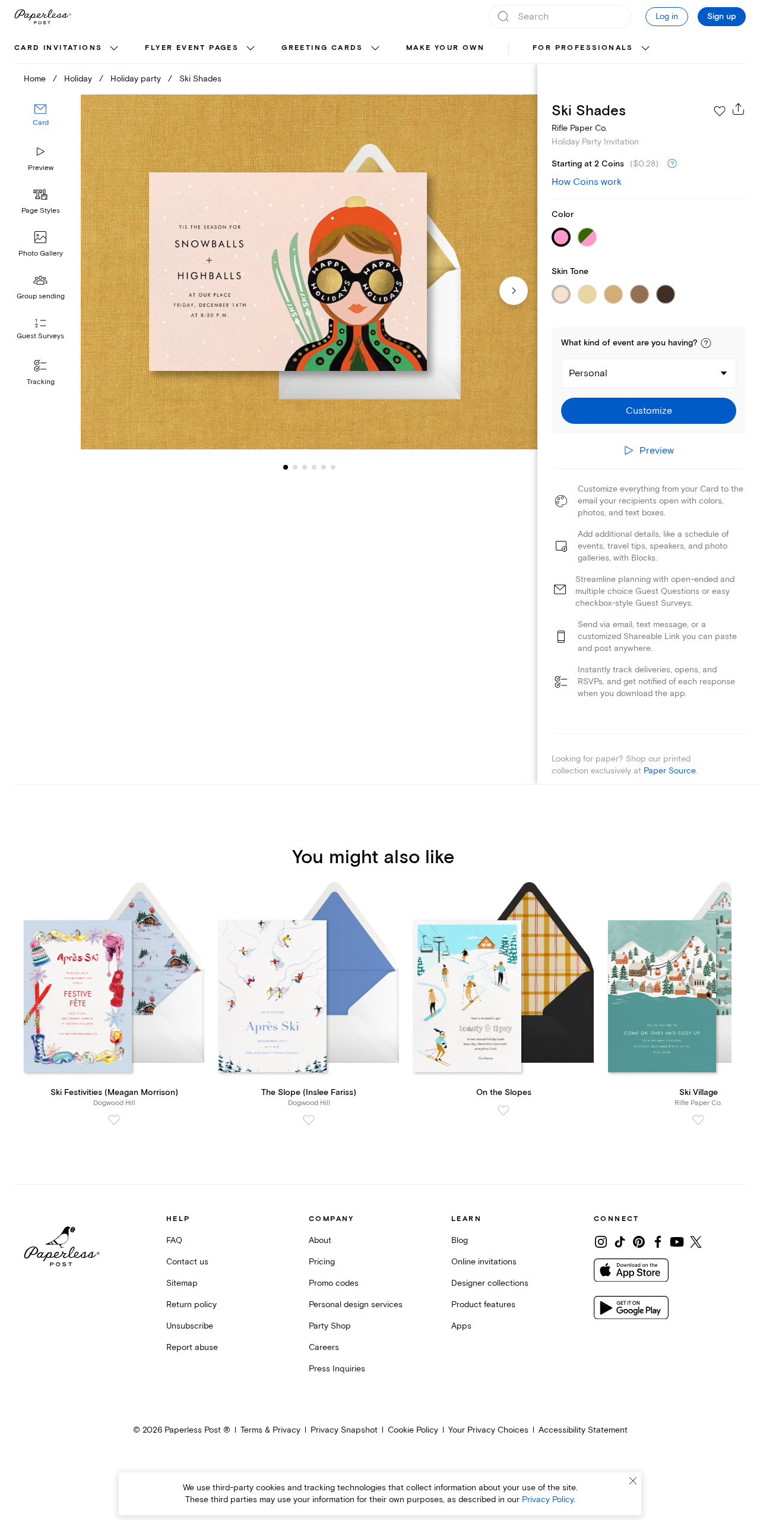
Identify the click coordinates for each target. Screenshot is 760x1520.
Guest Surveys (40, 336)
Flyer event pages (192, 47)
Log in (667, 16)
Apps (461, 1326)
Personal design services (356, 1304)
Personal (588, 373)
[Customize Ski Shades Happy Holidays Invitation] (308, 272)
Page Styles (40, 210)
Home (35, 79)
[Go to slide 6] (323, 467)
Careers (324, 1347)
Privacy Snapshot (344, 1430)
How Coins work (587, 182)
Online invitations (484, 1262)
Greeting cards (322, 47)
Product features (483, 1304)
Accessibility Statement (583, 1430)
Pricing (322, 1262)
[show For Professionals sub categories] (645, 48)
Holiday (78, 79)
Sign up (721, 16)
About (320, 1240)
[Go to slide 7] (333, 467)
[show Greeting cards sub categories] (375, 48)
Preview (40, 167)
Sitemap (182, 1283)
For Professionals (583, 47)
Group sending (41, 296)
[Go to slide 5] (314, 467)
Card (41, 123)
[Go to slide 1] (285, 467)
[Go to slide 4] (304, 467)
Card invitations (58, 47)
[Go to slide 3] (295, 467)
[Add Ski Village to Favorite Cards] (698, 1120)
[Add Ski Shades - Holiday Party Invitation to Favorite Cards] (719, 111)
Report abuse (192, 1347)
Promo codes (334, 1283)
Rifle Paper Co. (579, 128)
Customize (649, 411)
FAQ (174, 1240)
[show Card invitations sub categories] (114, 48)
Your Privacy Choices (488, 1430)
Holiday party (135, 79)
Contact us (187, 1262)
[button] (706, 343)
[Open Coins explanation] (672, 164)
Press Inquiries (337, 1369)
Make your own (445, 47)
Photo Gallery (40, 253)
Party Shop (330, 1326)
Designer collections (489, 1283)
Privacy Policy (548, 1499)
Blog (459, 1240)
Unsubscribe (189, 1326)
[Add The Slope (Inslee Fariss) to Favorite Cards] (309, 1120)
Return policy (191, 1304)
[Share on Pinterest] (639, 1242)
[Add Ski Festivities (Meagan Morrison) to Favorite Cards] (114, 1120)
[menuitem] (67, 48)
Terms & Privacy (270, 1430)
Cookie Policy (413, 1430)
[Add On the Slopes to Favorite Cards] (503, 1110)
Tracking (41, 381)
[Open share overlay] (739, 109)
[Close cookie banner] (633, 1481)
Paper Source (670, 771)
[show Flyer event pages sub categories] (250, 48)
